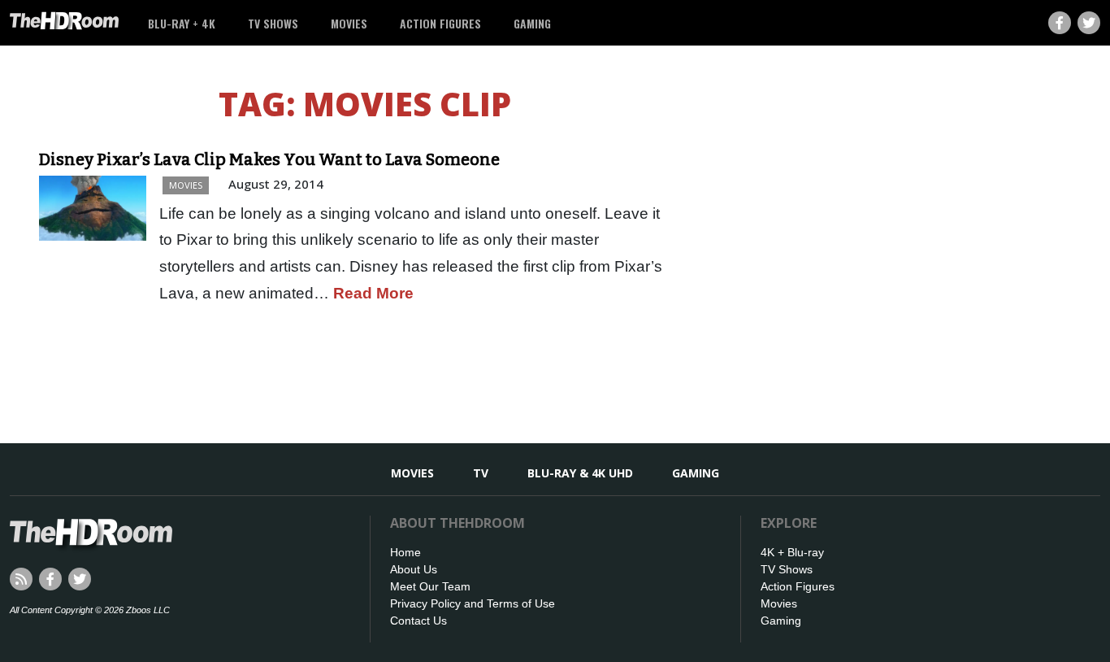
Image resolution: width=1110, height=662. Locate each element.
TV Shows (273, 23)
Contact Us (418, 620)
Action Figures (440, 23)
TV (480, 473)
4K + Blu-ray (792, 552)
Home (405, 552)
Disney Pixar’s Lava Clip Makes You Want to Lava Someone (269, 159)
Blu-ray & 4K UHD (580, 473)
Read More (373, 293)
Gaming (532, 23)
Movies (349, 23)
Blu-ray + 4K (181, 23)
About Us (413, 569)
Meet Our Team (430, 586)
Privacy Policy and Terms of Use (472, 603)
